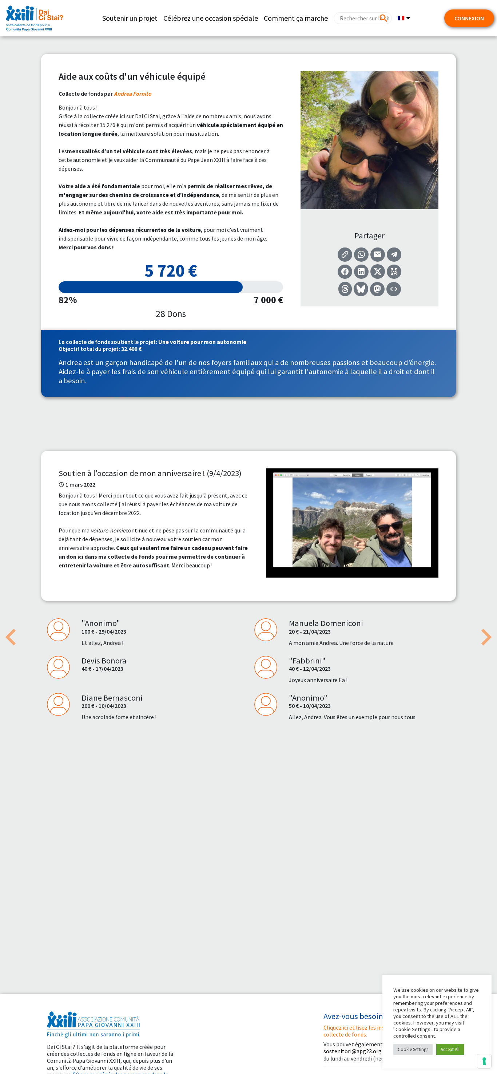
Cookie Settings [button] (413, 1049)
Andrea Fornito (132, 93)
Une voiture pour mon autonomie (202, 341)
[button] (11, 637)
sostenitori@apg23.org (352, 1051)
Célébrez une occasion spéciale (210, 18)
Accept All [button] (450, 1049)
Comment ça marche (296, 18)
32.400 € (131, 348)
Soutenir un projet (130, 18)
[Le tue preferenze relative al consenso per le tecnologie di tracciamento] (484, 1061)
